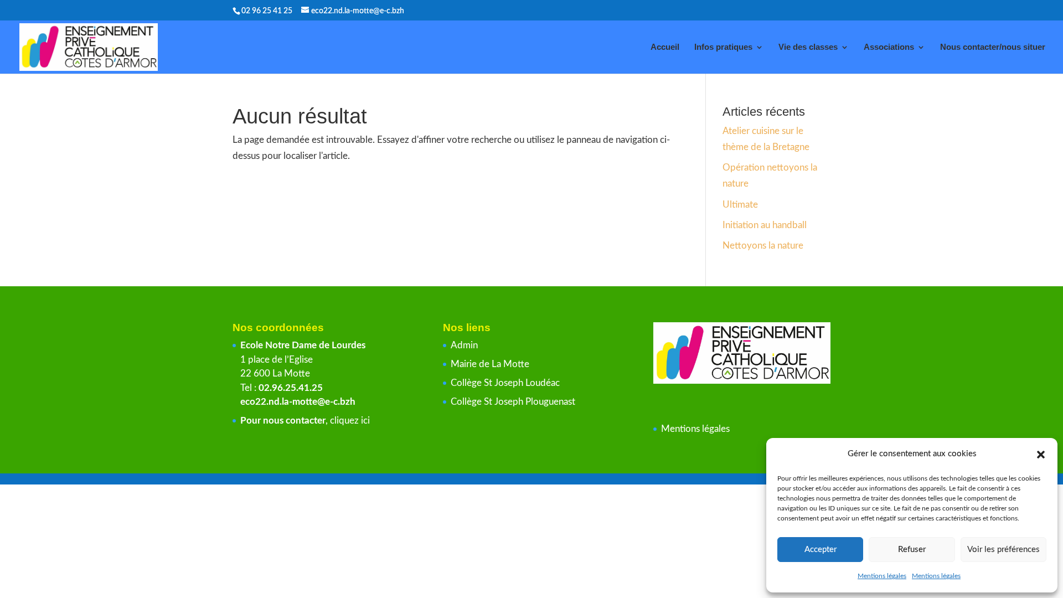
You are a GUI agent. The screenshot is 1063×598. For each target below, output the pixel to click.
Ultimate (740, 204)
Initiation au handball (765, 225)
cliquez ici (350, 420)
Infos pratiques (723, 47)
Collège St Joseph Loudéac (506, 383)
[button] (1040, 454)
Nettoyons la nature (763, 245)
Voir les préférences (1003, 549)
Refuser (912, 549)
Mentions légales (882, 576)
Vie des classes (808, 47)
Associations (889, 47)
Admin (464, 345)
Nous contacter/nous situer (992, 47)
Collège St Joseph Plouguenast (514, 401)
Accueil (665, 47)
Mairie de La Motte (490, 364)
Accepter (820, 549)
